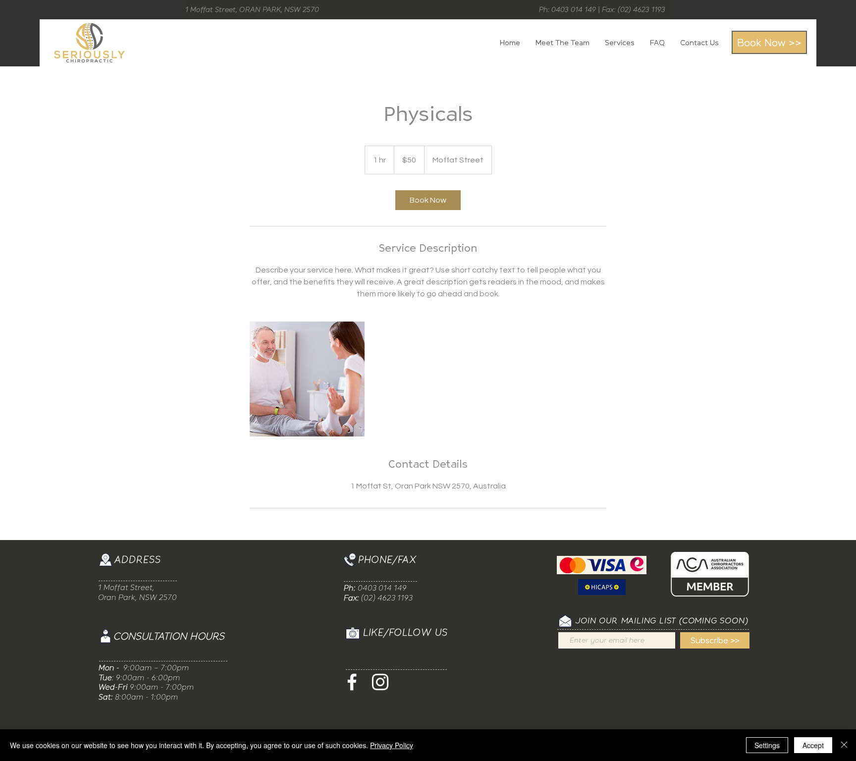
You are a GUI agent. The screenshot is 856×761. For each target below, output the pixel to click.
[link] (428, 200)
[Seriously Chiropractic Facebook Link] (352, 682)
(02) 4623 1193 (641, 9)
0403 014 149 (382, 588)
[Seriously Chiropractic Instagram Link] (380, 682)
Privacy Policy (391, 745)
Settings (767, 745)
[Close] (844, 745)
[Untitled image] (307, 379)
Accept (813, 745)
